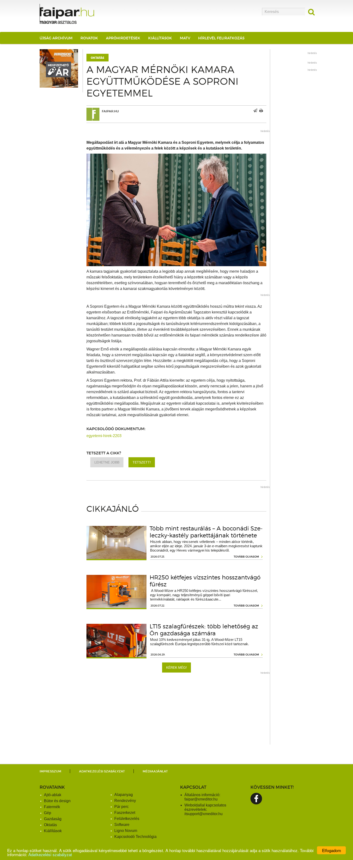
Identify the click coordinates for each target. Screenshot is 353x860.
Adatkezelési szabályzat (50, 854)
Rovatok (89, 38)
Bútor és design (57, 801)
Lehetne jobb (106, 462)
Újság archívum (56, 38)
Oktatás (97, 58)
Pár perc (121, 807)
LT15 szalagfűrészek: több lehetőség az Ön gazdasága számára (204, 630)
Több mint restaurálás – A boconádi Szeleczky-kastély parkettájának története (206, 532)
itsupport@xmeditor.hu (203, 814)
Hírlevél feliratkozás (221, 38)
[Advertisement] (176, 711)
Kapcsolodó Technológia (135, 837)
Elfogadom (331, 850)
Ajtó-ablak (52, 795)
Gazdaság (52, 819)
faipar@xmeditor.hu (201, 799)
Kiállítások (160, 38)
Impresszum (50, 771)
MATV (185, 38)
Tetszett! (142, 462)
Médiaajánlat (155, 771)
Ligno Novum (125, 831)
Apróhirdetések (123, 38)
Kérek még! (176, 667)
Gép (47, 813)
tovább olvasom (246, 556)
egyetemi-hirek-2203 (104, 436)
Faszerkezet (124, 813)
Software (121, 825)
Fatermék (52, 807)
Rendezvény (125, 801)
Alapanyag (123, 795)
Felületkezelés (126, 819)
